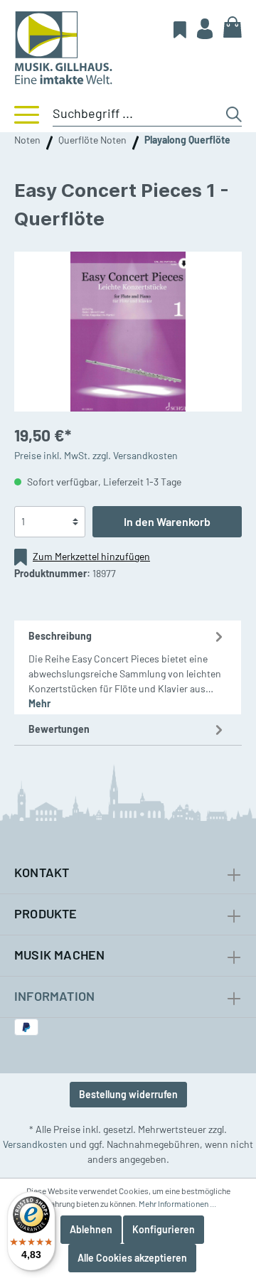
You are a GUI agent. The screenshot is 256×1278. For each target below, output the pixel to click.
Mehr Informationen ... (177, 1203)
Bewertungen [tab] (59, 729)
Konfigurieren (163, 1229)
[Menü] (19, 114)
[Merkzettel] (180, 29)
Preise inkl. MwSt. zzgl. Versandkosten (96, 455)
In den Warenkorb (167, 521)
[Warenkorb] (232, 26)
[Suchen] (234, 114)
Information (54, 996)
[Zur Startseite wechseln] (128, 48)
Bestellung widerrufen (128, 1094)
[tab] (127, 667)
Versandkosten (35, 1144)
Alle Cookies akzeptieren (132, 1258)
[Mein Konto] (205, 28)
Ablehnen (91, 1229)
